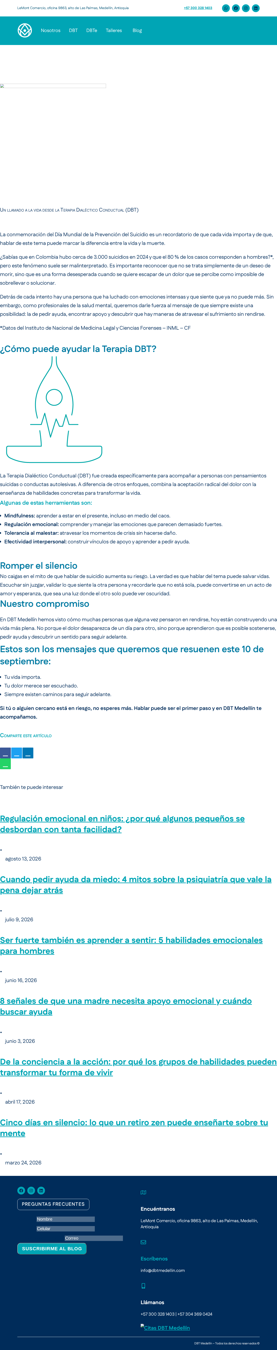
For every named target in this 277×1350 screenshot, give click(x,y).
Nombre (27, 1219)
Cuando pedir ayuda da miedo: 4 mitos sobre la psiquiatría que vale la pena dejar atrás (136, 885)
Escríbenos (154, 1259)
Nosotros (50, 30)
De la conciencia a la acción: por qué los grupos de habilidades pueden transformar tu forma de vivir (138, 1067)
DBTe (91, 30)
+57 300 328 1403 (198, 8)
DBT (73, 30)
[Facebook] (236, 8)
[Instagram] (246, 8)
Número (27, 1228)
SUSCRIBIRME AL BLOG (52, 1248)
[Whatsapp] (226, 8)
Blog (137, 30)
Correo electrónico (41, 1238)
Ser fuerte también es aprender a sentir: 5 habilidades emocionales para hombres (131, 946)
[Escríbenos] (143, 1242)
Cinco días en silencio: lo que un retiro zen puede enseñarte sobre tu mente (134, 1128)
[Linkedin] (256, 8)
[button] (114, 30)
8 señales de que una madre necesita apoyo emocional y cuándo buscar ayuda (126, 1006)
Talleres (114, 30)
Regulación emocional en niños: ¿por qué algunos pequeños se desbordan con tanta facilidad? (122, 824)
